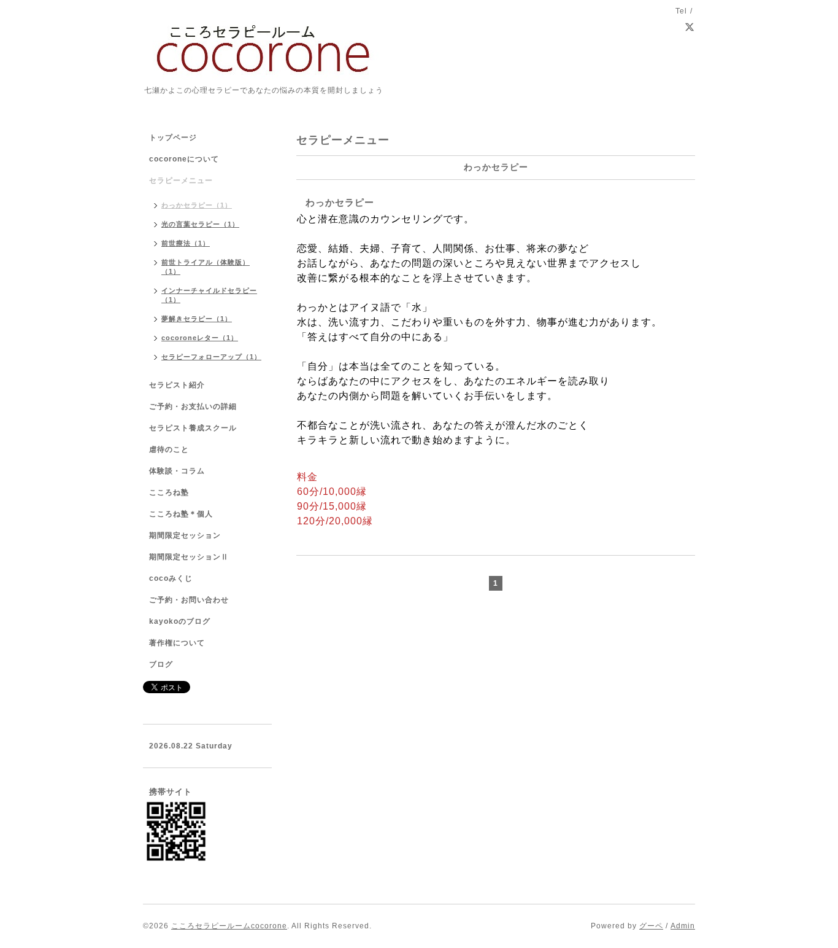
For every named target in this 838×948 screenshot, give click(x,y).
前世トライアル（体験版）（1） (205, 266)
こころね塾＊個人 (181, 514)
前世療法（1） (185, 243)
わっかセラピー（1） (196, 205)
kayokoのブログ (179, 621)
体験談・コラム (177, 471)
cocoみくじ (171, 578)
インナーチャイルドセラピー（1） (209, 295)
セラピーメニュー (181, 180)
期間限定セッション (185, 535)
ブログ (161, 664)
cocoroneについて (184, 159)
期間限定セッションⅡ (189, 557)
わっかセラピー (340, 202)
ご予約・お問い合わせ (189, 600)
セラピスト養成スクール (193, 428)
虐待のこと (169, 449)
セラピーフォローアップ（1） (211, 356)
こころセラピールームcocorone (229, 926)
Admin (683, 926)
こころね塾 (169, 492)
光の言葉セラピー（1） (200, 224)
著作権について (177, 643)
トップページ (173, 137)
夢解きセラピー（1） (196, 318)
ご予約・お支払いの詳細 (193, 406)
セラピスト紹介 (177, 385)
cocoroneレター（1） (199, 337)
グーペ (651, 926)
